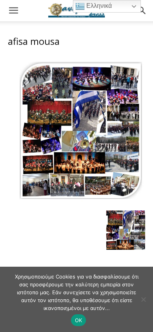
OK (78, 320)
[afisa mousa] (76, 202)
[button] (13, 10)
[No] (143, 299)
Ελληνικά (98, 5)
